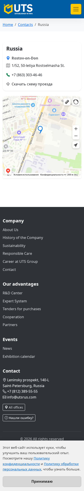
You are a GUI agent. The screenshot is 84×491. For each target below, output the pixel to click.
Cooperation (13, 316)
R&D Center (13, 293)
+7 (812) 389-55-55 (22, 391)
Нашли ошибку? (20, 418)
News (7, 348)
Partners (10, 324)
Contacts (25, 24)
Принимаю (42, 481)
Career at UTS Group (20, 261)
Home (8, 24)
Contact (9, 269)
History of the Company (23, 237)
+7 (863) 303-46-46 (27, 74)
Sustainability (14, 245)
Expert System (15, 301)
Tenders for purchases (22, 308)
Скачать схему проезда (32, 84)
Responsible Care (17, 253)
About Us (10, 229)
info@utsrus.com (21, 397)
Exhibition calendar (19, 356)
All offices (15, 407)
